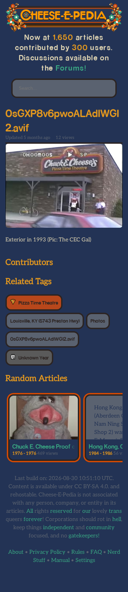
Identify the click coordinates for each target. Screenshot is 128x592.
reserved (61, 511)
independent (58, 527)
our (86, 511)
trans (115, 511)
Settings (85, 560)
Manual (60, 560)
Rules (78, 552)
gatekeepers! (84, 536)
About (16, 552)
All (29, 511)
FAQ (96, 552)
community (100, 527)
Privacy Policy (47, 552)
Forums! (71, 68)
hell (116, 519)
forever (33, 519)
